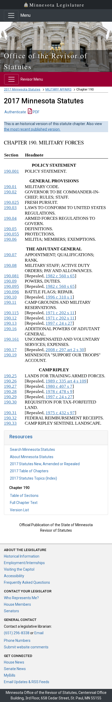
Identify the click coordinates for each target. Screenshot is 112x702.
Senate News (15, 669)
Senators (11, 611)
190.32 (10, 417)
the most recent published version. (32, 129)
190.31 (10, 412)
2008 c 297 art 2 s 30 (65, 349)
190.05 (10, 228)
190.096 (11, 291)
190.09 (10, 281)
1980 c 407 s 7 (59, 386)
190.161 (11, 339)
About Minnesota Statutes (31, 457)
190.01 (10, 186)
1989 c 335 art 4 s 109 (66, 381)
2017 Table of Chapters (29, 471)
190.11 (10, 302)
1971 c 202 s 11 (60, 312)
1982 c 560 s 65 (60, 275)
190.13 (10, 323)
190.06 (10, 239)
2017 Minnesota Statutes (22, 89)
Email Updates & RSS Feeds (26, 682)
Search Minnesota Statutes (32, 449)
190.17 (10, 349)
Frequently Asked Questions (27, 582)
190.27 (10, 386)
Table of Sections (24, 495)
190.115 (11, 312)
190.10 (10, 297)
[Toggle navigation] (11, 15)
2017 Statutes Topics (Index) (33, 478)
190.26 (10, 381)
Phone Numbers (17, 640)
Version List (19, 510)
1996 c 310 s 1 (59, 297)
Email (38, 633)
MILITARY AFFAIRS (58, 89)
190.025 (11, 202)
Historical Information (21, 556)
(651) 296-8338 (16, 633)
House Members (17, 604)
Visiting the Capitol (19, 569)
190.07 (10, 254)
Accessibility (14, 576)
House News (14, 662)
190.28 (10, 391)
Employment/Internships (24, 563)
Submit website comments (26, 647)
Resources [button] (21, 436)
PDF (35, 112)
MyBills (9, 675)
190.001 (11, 171)
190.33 (10, 423)
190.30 (10, 402)
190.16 (10, 328)
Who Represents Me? (21, 598)
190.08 (10, 265)
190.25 (10, 375)
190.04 (10, 218)
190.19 (10, 354)
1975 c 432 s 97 (60, 412)
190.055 (11, 234)
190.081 (11, 275)
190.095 (11, 286)
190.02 (10, 191)
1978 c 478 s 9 (59, 391)
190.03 (10, 207)
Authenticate (15, 112)
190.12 (10, 318)
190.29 (10, 396)
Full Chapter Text (24, 503)
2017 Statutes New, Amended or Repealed (45, 464)
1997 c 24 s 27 (59, 323)
